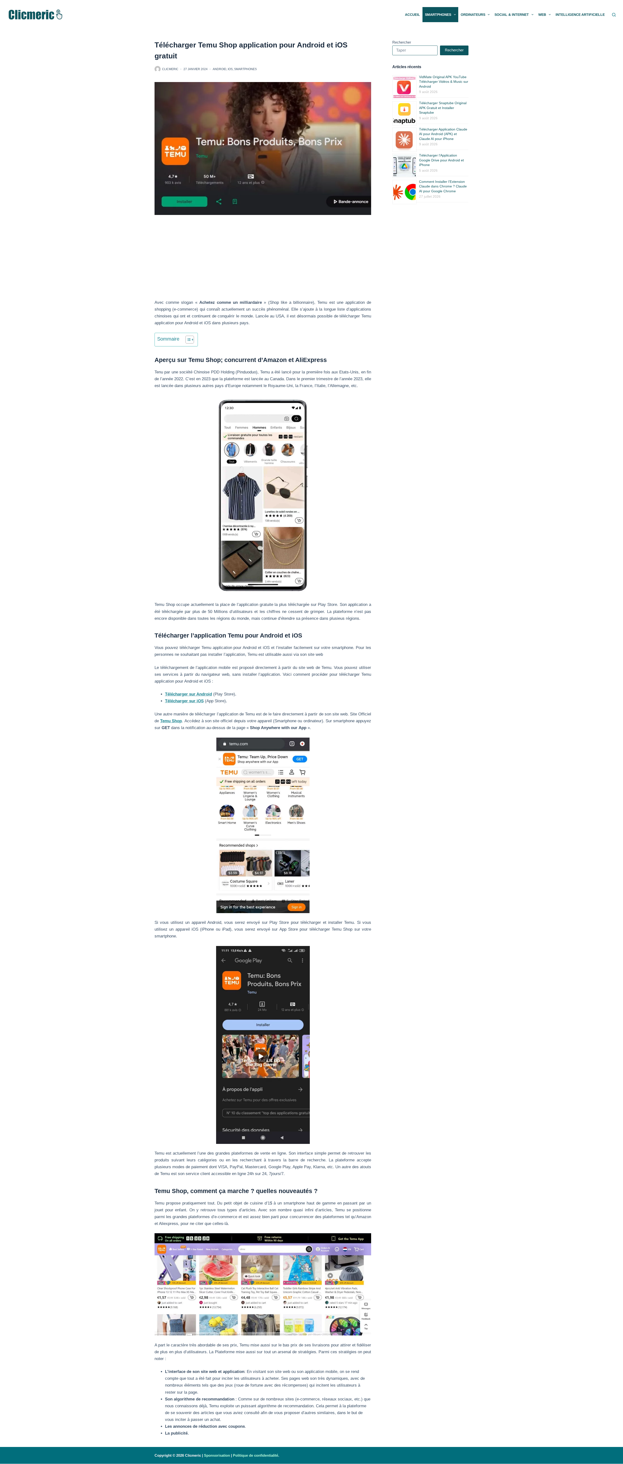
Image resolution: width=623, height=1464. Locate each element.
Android (219, 69)
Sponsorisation (217, 1455)
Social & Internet (512, 15)
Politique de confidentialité (255, 1455)
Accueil (412, 15)
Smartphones (438, 15)
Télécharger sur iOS (184, 701)
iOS (230, 69)
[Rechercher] (614, 15)
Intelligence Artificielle (580, 15)
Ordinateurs (473, 15)
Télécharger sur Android (188, 694)
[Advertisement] (263, 263)
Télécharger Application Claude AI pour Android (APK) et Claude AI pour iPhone (443, 134)
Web (542, 15)
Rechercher (401, 42)
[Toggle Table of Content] (187, 339)
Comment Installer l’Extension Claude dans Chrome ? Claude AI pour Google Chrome (443, 186)
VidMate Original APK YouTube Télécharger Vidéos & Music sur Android (443, 81)
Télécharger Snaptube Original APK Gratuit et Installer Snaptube (443, 107)
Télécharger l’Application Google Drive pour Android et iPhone (441, 160)
